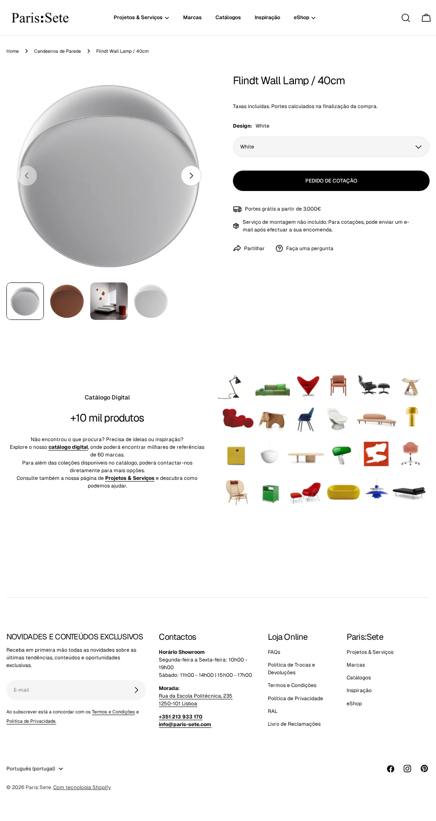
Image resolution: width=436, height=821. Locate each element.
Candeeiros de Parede (57, 51)
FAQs (274, 652)
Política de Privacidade (295, 698)
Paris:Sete (38, 787)
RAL (273, 711)
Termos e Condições (113, 712)
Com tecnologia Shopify (82, 787)
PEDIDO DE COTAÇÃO (331, 180)
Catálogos (359, 677)
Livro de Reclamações (294, 724)
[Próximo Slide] (191, 175)
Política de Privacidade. (31, 721)
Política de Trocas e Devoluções (291, 668)
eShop (354, 703)
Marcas (356, 664)
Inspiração (359, 690)
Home (12, 51)
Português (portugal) (30, 768)
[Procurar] (405, 17)
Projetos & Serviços (370, 652)
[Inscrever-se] (136, 690)
